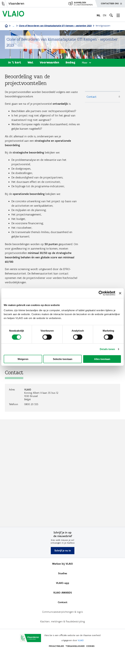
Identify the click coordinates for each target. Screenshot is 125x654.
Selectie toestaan (62, 358)
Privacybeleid (56, 646)
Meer (85, 62)
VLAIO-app (62, 583)
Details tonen (107, 349)
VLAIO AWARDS (62, 592)
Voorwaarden (49, 62)
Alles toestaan (102, 358)
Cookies (90, 646)
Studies (62, 573)
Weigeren (23, 358)
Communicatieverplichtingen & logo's (62, 611)
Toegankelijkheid (75, 646)
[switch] (47, 337)
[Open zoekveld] (111, 15)
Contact (92, 97)
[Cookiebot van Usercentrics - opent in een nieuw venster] (101, 293)
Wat (30, 62)
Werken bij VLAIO (62, 563)
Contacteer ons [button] (110, 3)
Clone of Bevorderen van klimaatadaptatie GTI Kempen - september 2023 (55, 25)
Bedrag (70, 62)
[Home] (6, 26)
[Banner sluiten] (120, 293)
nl (98, 15)
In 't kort (14, 62)
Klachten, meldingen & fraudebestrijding (62, 621)
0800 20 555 (31, 404)
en (104, 15)
